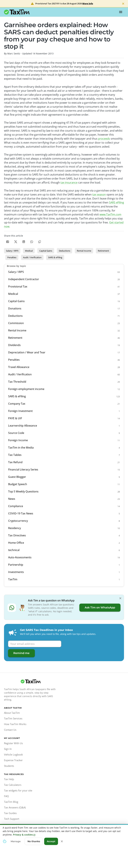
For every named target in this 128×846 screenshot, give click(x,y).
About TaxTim (12, 712)
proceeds (104, 138)
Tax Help (9, 779)
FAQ (6, 796)
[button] (12, 250)
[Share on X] (15, 241)
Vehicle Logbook (13, 754)
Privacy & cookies (23, 834)
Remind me (21, 653)
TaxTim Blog (11, 801)
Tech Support (11, 818)
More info (87, 3)
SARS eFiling (116, 202)
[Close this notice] (61, 841)
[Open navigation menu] (120, 12)
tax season (99, 194)
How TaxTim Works (15, 724)
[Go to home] (30, 681)
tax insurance (69, 182)
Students (9, 765)
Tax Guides (10, 813)
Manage (16, 841)
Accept (51, 841)
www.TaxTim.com (110, 214)
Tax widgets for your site (18, 790)
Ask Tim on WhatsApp (100, 607)
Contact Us (10, 729)
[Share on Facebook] (7, 241)
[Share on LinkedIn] (23, 241)
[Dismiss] (120, 598)
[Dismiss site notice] (123, 3)
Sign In (8, 749)
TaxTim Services (13, 718)
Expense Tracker (13, 760)
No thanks (34, 841)
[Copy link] (39, 241)
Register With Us (13, 743)
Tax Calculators (12, 784)
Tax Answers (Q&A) (15, 807)
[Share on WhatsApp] (31, 241)
